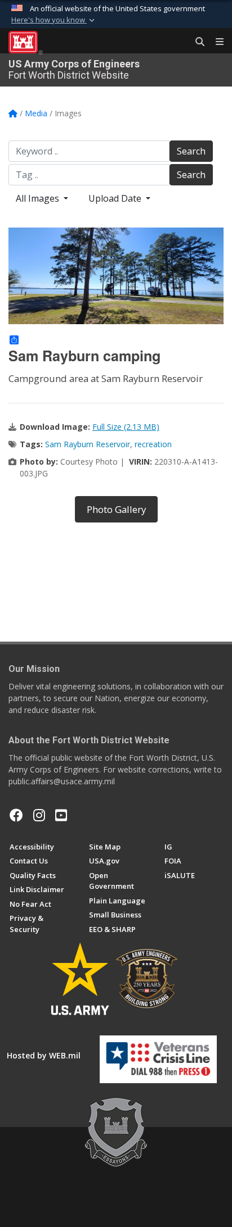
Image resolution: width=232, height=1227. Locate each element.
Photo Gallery (116, 509)
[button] (54, 20)
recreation (153, 444)
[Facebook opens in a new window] (16, 815)
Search (191, 151)
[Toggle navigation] (215, 42)
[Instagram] (39, 815)
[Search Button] (196, 42)
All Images (38, 198)
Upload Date (116, 198)
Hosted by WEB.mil (44, 1055)
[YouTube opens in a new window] (61, 815)
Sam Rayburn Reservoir (87, 444)
